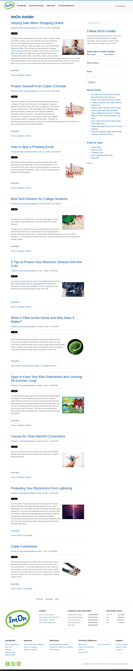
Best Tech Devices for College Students (39, 199)
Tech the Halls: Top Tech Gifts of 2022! (106, 108)
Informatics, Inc (123, 664)
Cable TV (37, 366)
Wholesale (51, 6)
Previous (39, 599)
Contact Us (119, 649)
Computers (21, 75)
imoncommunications (27, 271)
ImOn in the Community (86, 647)
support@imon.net (49, 622)
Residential (21, 6)
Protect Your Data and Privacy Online (105, 100)
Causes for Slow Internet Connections (38, 436)
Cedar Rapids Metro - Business (34, 644)
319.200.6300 (121, 6)
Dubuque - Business (30, 649)
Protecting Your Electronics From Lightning (41, 488)
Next (57, 599)
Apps (95, 158)
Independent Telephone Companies (61, 647)
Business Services (36, 6)
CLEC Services (55, 649)
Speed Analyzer (10, 655)
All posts (49, 599)
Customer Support (122, 644)
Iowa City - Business (30, 647)
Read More (15, 70)
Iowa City (8, 647)
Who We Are (82, 644)
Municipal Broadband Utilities (59, 644)
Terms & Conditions (104, 644)
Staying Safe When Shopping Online (37, 23)
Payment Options (121, 647)
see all (89, 163)
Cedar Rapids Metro (11, 644)
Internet (28, 75)
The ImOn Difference (66, 6)
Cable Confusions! (24, 546)
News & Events (83, 652)
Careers (81, 649)
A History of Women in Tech (102, 134)
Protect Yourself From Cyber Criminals (38, 86)
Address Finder (10, 652)
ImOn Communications (28, 28)
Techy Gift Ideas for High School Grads (106, 132)
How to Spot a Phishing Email (32, 147)
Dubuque (8, 649)
